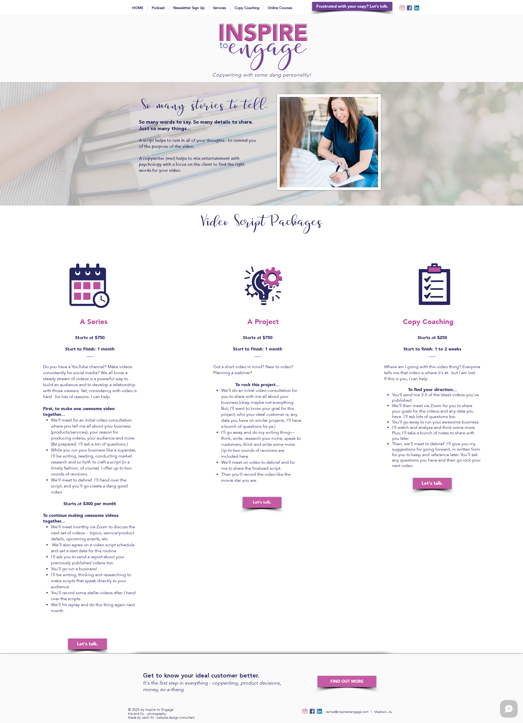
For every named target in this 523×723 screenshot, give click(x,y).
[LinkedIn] (416, 7)
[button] (347, 681)
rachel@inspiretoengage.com (347, 712)
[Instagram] (402, 7)
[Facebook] (409, 7)
